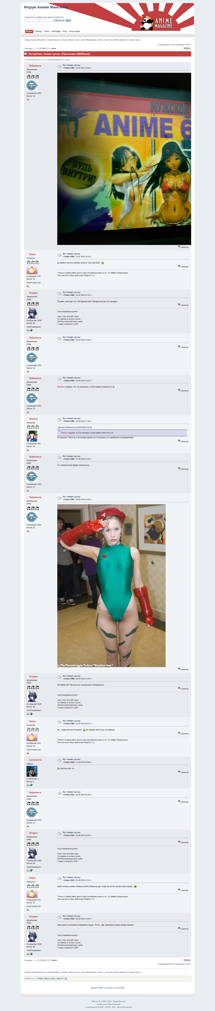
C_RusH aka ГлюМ (110, 40)
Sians (32, 254)
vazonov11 (35, 759)
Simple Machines (119, 1001)
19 (38, 48)
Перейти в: (29, 978)
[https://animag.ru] (31, 331)
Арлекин (122, 40)
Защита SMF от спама (101, 988)
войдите (39, 17)
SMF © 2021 (107, 1001)
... (36, 48)
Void (99, 40)
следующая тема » (183, 45)
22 (47, 48)
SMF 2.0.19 (96, 1001)
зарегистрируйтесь (55, 17)
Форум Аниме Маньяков (46, 7)
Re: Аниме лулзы (71, 65)
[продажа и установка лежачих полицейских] (31, 785)
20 (40, 48)
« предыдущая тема (166, 45)
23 (49, 48)
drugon (33, 292)
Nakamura (35, 65)
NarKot (33, 418)
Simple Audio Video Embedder (109, 1004)
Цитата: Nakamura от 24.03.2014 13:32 (75, 427)
